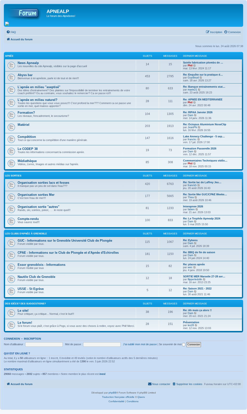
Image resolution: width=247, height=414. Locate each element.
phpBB (112, 392)
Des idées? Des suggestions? (25, 303)
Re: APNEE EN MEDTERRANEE (202, 99)
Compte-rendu (28, 219)
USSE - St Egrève (31, 289)
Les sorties (13, 175)
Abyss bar (25, 75)
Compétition (27, 137)
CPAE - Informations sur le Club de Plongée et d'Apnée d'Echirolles (68, 252)
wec (190, 267)
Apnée (9, 56)
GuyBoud (193, 77)
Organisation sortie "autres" (38, 207)
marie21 (192, 89)
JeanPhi (192, 127)
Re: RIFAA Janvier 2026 (198, 112)
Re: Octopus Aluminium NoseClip (204, 124)
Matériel (23, 124)
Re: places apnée (194, 264)
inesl (102, 373)
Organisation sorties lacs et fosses (43, 182)
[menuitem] (11, 32)
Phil (190, 65)
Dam (190, 115)
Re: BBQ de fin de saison (199, 252)
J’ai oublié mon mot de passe (140, 344)
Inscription (32, 338)
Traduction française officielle (118, 397)
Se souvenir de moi (170, 344)
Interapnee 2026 (193, 206)
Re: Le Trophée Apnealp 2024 (201, 218)
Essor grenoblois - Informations (41, 265)
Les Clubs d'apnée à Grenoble (26, 233)
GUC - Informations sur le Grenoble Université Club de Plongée (65, 240)
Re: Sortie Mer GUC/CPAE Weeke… (205, 194)
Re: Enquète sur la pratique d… (203, 74)
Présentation (191, 322)
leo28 (191, 325)
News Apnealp (28, 63)
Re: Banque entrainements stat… (204, 86)
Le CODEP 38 (28, 149)
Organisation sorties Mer (36, 194)
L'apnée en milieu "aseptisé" (39, 87)
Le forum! (25, 322)
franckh (192, 185)
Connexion (12, 338)
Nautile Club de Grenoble (36, 277)
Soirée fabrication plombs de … (203, 62)
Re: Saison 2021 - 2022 (197, 288)
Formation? (26, 112)
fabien (191, 209)
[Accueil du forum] (26, 13)
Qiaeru (141, 397)
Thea (191, 197)
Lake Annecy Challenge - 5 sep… (204, 136)
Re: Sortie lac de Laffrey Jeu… (202, 182)
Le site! (23, 310)
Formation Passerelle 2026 (199, 148)
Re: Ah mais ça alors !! (197, 310)
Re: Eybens (190, 240)
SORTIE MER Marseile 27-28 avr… (204, 276)
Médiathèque (27, 161)
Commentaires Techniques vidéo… (205, 160)
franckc (192, 139)
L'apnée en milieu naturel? (37, 100)
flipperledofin (195, 279)
